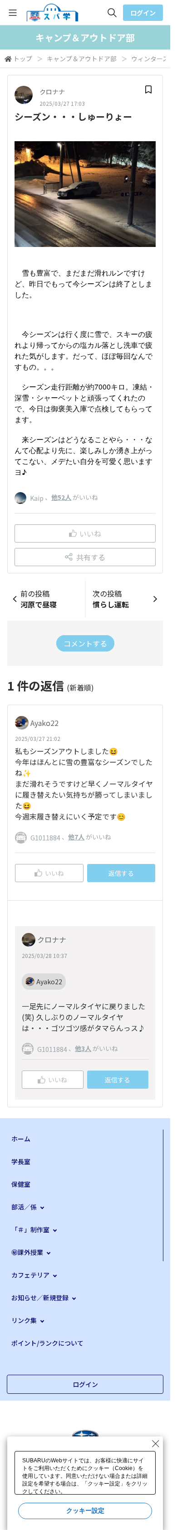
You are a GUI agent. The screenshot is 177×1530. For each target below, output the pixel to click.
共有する (90, 557)
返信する (121, 873)
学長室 (20, 1161)
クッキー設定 (85, 1510)
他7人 (76, 836)
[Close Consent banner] (155, 1443)
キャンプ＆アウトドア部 (82, 58)
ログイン (143, 12)
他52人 (61, 497)
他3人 (83, 1048)
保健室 (20, 1184)
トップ (22, 58)
